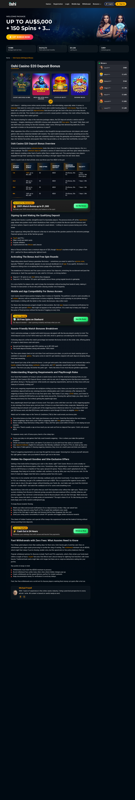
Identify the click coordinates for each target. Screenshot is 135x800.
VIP (54, 365)
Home (8, 58)
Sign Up (122, 4)
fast (33, 277)
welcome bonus (36, 148)
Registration (58, 4)
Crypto (30, 557)
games (29, 356)
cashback (36, 365)
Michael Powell (25, 588)
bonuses (14, 108)
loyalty (13, 365)
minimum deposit (34, 151)
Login (67, 4)
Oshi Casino (71, 108)
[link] (112, 68)
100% (27, 173)
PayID (15, 238)
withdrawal (69, 547)
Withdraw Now (81, 531)
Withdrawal (86, 4)
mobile (15, 298)
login (65, 264)
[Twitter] (24, 596)
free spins (65, 122)
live (59, 421)
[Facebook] (20, 596)
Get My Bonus (81, 206)
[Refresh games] (51, 102)
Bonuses (96, 4)
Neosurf (59, 250)
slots (76, 410)
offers (29, 308)
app (61, 305)
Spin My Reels (81, 319)
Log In (111, 4)
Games (48, 4)
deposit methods (22, 445)
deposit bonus (39, 110)
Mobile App (76, 4)
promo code (80, 261)
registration (83, 220)
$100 (71, 394)
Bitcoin (30, 245)
